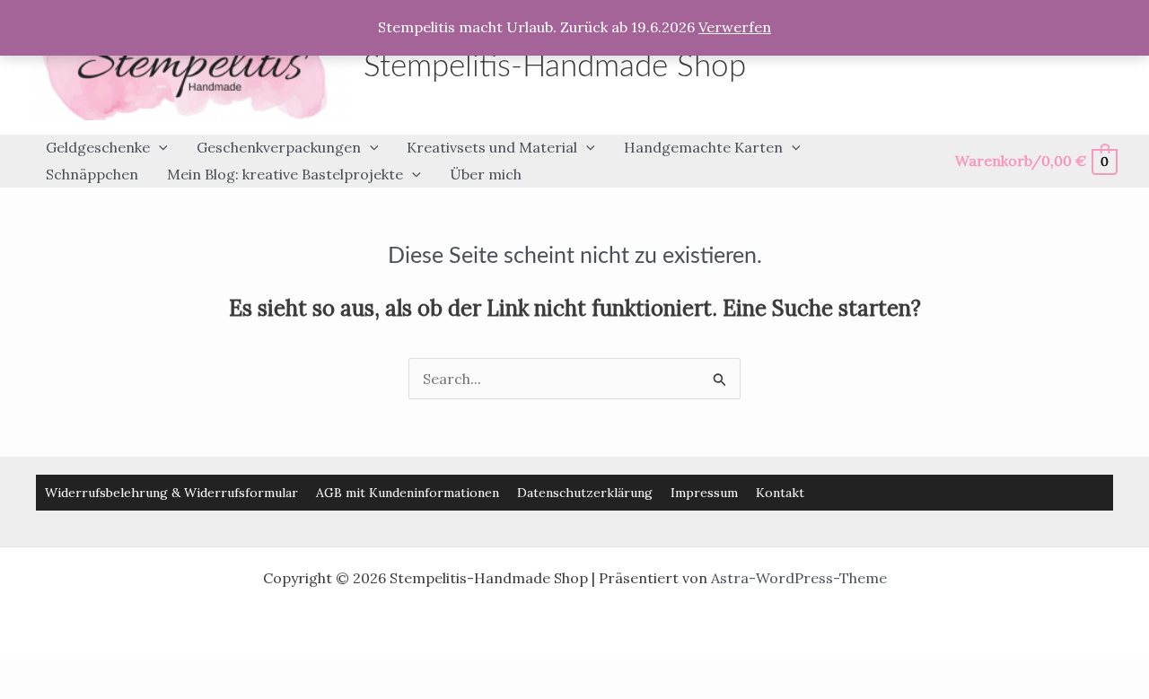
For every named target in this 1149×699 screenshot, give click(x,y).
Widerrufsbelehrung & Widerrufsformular (171, 493)
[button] (159, 148)
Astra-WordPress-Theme (799, 578)
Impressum (704, 493)
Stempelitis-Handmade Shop (555, 67)
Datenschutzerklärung (585, 493)
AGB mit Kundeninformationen (407, 493)
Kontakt (780, 493)
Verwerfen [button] (734, 27)
